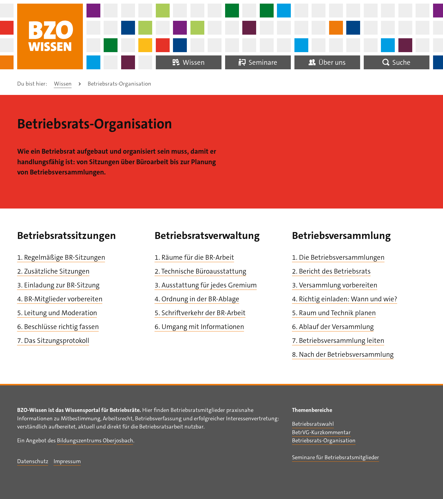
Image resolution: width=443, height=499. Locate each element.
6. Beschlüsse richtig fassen (58, 326)
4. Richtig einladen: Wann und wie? (344, 298)
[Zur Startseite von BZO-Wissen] (50, 37)
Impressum (67, 461)
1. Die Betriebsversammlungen (338, 257)
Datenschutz (32, 461)
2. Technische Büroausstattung (200, 271)
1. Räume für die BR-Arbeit (194, 257)
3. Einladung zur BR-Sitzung (58, 285)
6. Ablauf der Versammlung (333, 326)
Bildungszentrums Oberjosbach (95, 440)
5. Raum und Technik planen (334, 312)
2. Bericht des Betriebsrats (331, 271)
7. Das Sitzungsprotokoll (53, 340)
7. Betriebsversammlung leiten (338, 340)
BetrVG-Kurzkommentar (321, 432)
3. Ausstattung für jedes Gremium (206, 285)
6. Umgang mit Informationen (199, 326)
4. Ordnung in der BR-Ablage (197, 298)
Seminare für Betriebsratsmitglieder (335, 457)
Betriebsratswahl (313, 424)
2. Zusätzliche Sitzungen (53, 271)
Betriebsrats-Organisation (324, 440)
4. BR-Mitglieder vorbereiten (59, 298)
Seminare (262, 62)
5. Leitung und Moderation (57, 312)
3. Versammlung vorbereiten (334, 285)
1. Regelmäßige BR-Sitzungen (61, 257)
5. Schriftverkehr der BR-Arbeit (200, 312)
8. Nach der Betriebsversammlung (343, 354)
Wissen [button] (193, 62)
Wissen (63, 83)
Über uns (331, 62)
